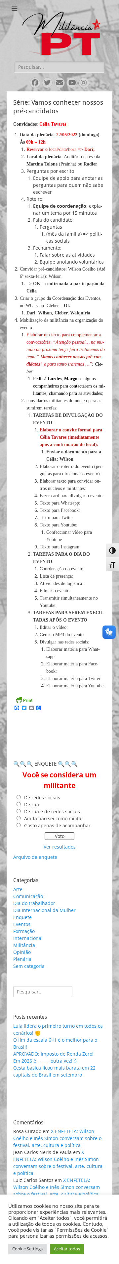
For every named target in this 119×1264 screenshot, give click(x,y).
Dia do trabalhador (34, 903)
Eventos (21, 924)
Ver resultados (60, 847)
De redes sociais (42, 797)
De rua (31, 804)
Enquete (22, 917)
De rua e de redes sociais (52, 811)
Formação (24, 931)
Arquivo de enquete (35, 857)
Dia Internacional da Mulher (44, 910)
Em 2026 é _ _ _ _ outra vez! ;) (44, 1061)
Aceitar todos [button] (67, 1249)
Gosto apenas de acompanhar (57, 825)
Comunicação (28, 896)
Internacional (28, 938)
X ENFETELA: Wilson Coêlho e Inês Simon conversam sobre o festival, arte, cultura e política (57, 1138)
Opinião (22, 952)
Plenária (22, 959)
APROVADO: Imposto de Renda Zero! (53, 1054)
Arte (17, 889)
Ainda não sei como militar (53, 818)
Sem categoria (29, 966)
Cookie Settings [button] (27, 1249)
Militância (24, 945)
